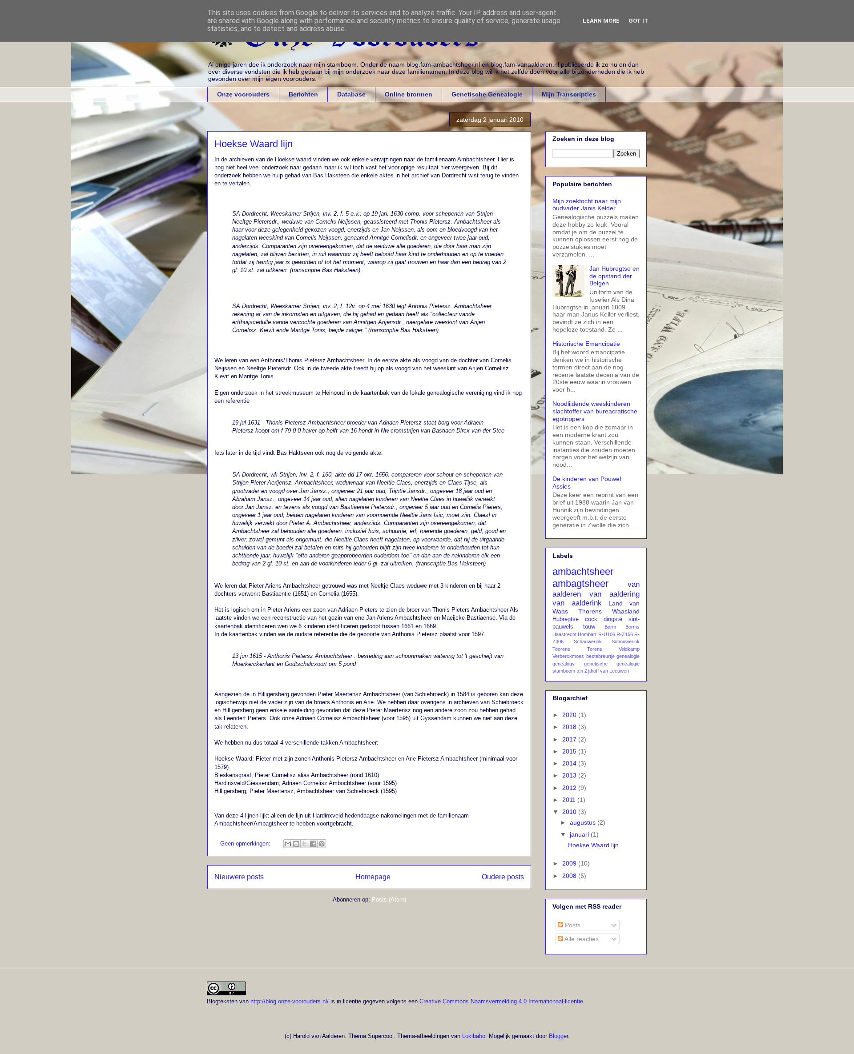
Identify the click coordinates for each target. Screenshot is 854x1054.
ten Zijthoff (587, 670)
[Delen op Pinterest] (321, 843)
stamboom (563, 670)
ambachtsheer (582, 571)
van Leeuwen (614, 670)
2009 (570, 863)
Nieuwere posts (239, 877)
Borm (610, 626)
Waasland (626, 611)
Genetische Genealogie (487, 94)
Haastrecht (564, 634)
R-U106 (606, 634)
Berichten (303, 94)
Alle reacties (581, 938)
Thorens (590, 611)
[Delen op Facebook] (313, 843)
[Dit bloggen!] (296, 843)
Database (351, 94)
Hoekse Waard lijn (253, 143)
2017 (570, 739)
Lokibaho (473, 1036)
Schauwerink (588, 641)
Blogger (558, 1036)
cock (591, 619)
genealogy (563, 663)
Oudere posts (503, 877)
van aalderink (577, 603)
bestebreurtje (600, 656)
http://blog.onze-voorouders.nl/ (289, 1001)
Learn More (601, 20)
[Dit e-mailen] (287, 843)
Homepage (373, 877)
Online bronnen (408, 94)
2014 (570, 763)
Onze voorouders (243, 94)
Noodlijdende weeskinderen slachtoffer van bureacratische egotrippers (594, 411)
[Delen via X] (304, 843)
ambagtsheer (580, 583)
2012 (570, 787)
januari (580, 834)
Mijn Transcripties (569, 94)
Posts (571, 925)
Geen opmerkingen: (246, 843)
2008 (570, 875)
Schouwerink (626, 641)
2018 (570, 726)
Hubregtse (565, 619)
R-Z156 (624, 634)
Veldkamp (629, 649)
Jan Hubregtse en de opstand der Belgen (614, 276)
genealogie (628, 656)
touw (589, 627)
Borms (632, 626)
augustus (583, 822)
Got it (638, 20)
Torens (594, 649)
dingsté (613, 619)
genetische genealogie (612, 663)
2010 (570, 811)
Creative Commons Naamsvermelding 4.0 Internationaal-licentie (501, 1001)
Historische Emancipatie (586, 343)
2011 (569, 799)
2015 (570, 751)
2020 (570, 714)
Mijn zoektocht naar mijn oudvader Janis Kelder (586, 204)
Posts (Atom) (389, 899)
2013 (570, 775)
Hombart (587, 634)
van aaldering (614, 594)
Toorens (561, 649)
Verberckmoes (568, 656)
